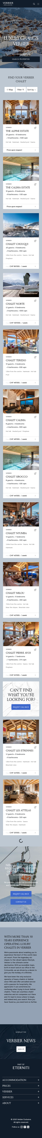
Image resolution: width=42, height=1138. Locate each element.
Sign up (21, 1049)
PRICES (6, 1085)
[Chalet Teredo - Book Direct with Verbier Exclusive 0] (21, 341)
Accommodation (14, 1080)
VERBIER (7, 1091)
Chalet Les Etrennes (19, 750)
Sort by (30, 89)
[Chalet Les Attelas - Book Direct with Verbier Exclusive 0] (21, 792)
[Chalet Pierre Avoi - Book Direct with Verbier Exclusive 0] (21, 634)
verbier (9, 649)
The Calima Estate (18, 187)
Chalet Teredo (16, 360)
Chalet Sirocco (17, 476)
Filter (19, 89)
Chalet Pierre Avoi (18, 652)
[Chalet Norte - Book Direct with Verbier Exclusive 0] (21, 285)
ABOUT (6, 1103)
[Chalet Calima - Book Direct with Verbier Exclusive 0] (21, 401)
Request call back (21, 707)
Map (11, 89)
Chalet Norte (15, 304)
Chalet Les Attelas (18, 810)
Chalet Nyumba (16, 533)
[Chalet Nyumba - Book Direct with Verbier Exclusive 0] (21, 514)
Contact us (21, 902)
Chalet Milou (15, 593)
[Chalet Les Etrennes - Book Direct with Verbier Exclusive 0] (21, 732)
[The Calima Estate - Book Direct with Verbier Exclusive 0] (21, 169)
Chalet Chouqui (17, 244)
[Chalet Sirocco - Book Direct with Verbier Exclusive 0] (21, 458)
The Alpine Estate (17, 131)
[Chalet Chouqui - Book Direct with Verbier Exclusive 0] (21, 225)
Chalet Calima (16, 420)
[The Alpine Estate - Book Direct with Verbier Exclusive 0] (21, 112)
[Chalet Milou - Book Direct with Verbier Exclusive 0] (21, 574)
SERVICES (7, 1097)
